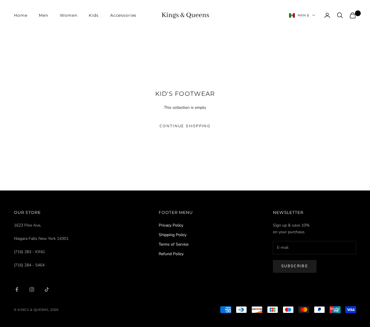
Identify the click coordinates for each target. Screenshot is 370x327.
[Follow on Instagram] (32, 289)
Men (43, 15)
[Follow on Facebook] (17, 289)
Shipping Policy (172, 235)
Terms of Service (173, 244)
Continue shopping (185, 126)
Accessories (123, 15)
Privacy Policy (171, 225)
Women (68, 15)
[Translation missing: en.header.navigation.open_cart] (352, 15)
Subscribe (294, 266)
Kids (93, 15)
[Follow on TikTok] (47, 289)
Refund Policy (171, 254)
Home (20, 15)
